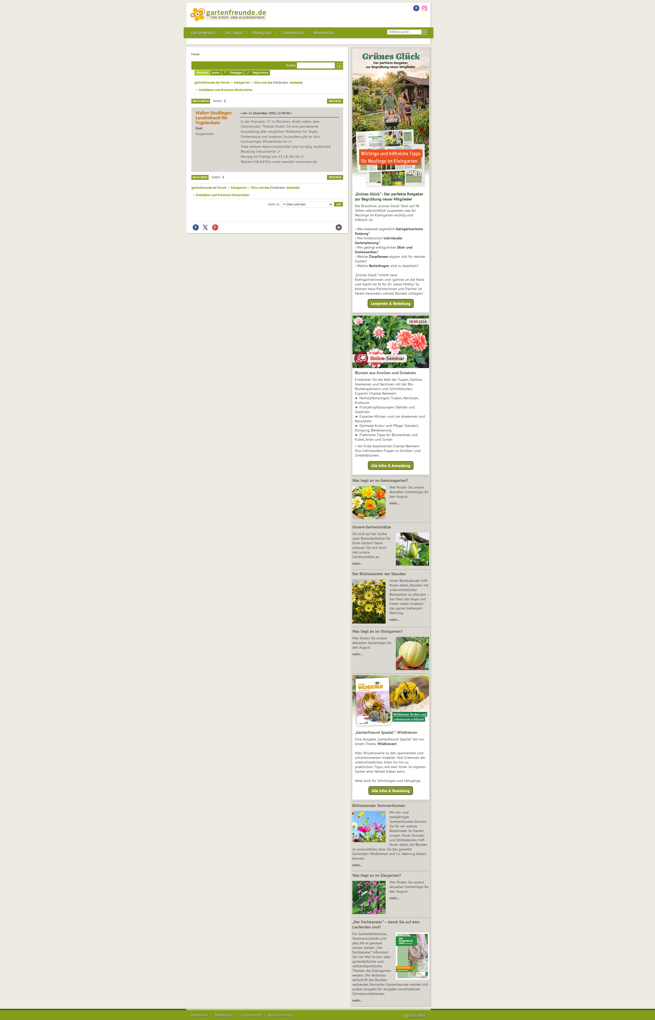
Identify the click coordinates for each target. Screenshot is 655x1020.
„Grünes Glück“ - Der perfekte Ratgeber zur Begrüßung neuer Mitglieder (389, 196)
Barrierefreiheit (280, 1015)
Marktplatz (262, 33)
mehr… (394, 503)
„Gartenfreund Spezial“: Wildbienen (386, 732)
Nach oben (200, 177)
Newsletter (324, 33)
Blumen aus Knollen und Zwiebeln (385, 372)
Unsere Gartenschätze (371, 526)
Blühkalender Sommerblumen (378, 805)
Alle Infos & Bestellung (391, 790)
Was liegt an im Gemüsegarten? (380, 480)
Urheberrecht (251, 1015)
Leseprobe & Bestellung (390, 303)
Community (293, 33)
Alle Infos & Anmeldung (390, 465)
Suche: (291, 65)
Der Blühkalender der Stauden (379, 573)
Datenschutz (224, 1015)
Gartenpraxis (203, 33)
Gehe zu (273, 204)
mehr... (357, 1000)
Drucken (335, 101)
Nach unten (201, 101)
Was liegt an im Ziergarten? (376, 875)
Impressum (199, 1015)
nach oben (417, 1015)
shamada (296, 82)
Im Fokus (233, 33)
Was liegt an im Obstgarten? (377, 631)
